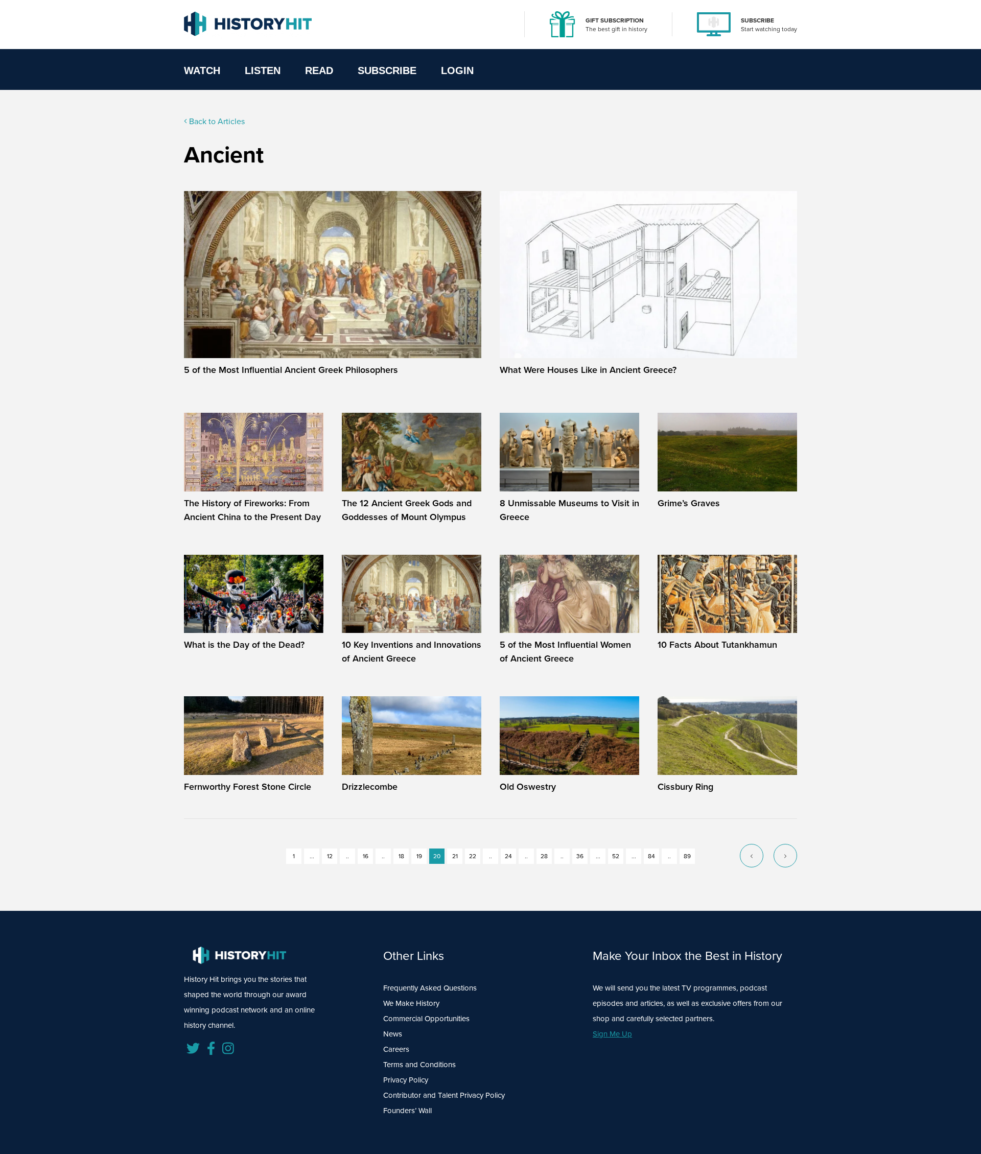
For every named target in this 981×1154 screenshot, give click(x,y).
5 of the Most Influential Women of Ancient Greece (565, 651)
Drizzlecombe (370, 786)
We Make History (411, 1003)
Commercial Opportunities (426, 1018)
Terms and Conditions (419, 1064)
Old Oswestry (528, 786)
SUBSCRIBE (757, 20)
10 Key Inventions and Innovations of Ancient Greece (411, 651)
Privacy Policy (405, 1080)
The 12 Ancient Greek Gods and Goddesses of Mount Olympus (407, 510)
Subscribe (387, 70)
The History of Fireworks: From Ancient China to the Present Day (252, 510)
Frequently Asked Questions (430, 988)
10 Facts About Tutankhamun (717, 644)
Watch (202, 70)
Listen (263, 70)
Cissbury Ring (685, 786)
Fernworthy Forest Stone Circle (247, 786)
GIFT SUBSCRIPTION (615, 20)
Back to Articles (216, 121)
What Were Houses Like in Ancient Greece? (588, 369)
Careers (396, 1049)
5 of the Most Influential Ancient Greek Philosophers (291, 369)
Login (457, 70)
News (392, 1034)
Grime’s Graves (689, 503)
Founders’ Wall (407, 1110)
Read (319, 70)
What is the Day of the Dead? (244, 644)
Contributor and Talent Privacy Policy (444, 1095)
